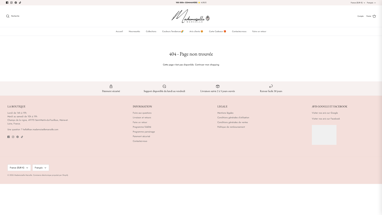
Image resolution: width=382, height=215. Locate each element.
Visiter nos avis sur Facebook (326, 118)
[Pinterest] (16, 2)
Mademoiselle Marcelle (23, 175)
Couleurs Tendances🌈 (173, 31)
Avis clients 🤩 (196, 31)
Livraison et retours (142, 117)
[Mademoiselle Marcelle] (191, 16)
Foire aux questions (142, 113)
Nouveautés (134, 31)
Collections (151, 31)
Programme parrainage (144, 131)
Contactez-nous (239, 31)
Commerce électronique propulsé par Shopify (50, 175)
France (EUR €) (357, 2)
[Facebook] (7, 2)
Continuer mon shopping (207, 64)
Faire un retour (259, 31)
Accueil (119, 31)
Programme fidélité (142, 127)
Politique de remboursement (231, 127)
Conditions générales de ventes (232, 122)
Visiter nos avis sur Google (325, 113)
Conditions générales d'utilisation (233, 117)
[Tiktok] (20, 2)
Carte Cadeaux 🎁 (217, 31)
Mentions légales (225, 113)
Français (370, 2)
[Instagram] (11, 2)
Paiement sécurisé (141, 136)
